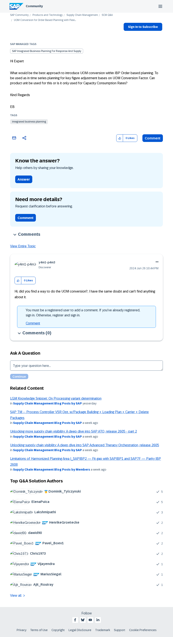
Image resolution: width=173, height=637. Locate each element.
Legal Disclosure (80, 630)
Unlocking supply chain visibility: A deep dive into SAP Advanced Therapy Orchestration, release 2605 (84, 445)
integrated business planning (29, 121)
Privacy (21, 630)
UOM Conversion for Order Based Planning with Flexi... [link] (45, 20)
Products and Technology (47, 15)
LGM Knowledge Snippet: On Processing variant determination (55, 398)
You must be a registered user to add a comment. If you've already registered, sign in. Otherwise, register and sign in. (83, 312)
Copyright (58, 630)
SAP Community (19, 15)
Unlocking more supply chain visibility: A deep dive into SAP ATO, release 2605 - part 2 (73, 431)
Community (34, 6)
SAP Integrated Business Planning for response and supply (46, 51)
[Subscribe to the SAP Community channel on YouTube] (90, 620)
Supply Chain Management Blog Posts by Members (51, 469)
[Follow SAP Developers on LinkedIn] (98, 620)
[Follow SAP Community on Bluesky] (82, 620)
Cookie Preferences (143, 630)
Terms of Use (39, 630)
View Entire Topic (23, 246)
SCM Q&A (107, 15)
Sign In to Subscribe (143, 27)
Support (119, 630)
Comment (153, 138)
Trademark (102, 630)
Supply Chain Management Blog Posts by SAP (47, 403)
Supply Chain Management (82, 15)
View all (16, 595)
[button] (119, 138)
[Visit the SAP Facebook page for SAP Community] (75, 620)
